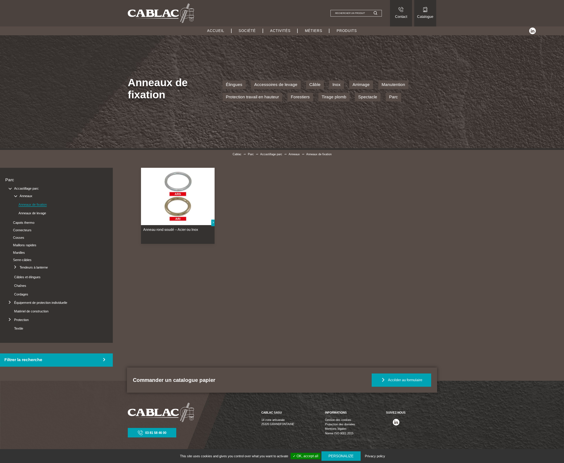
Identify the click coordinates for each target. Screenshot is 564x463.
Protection (21, 320)
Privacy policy (375, 456)
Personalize (341, 456)
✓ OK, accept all (305, 456)
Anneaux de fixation (33, 204)
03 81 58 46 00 (155, 433)
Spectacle (367, 97)
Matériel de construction (31, 311)
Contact (401, 17)
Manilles (19, 252)
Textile (18, 328)
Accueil (215, 31)
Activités (280, 31)
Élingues (234, 84)
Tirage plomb (334, 97)
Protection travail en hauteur (252, 97)
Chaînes (20, 286)
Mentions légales (336, 428)
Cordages (21, 294)
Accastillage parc (271, 154)
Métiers (313, 31)
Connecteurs (22, 230)
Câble (315, 84)
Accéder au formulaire (405, 380)
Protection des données (340, 424)
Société (247, 31)
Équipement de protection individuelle (40, 302)
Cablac (237, 154)
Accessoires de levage (275, 84)
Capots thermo (23, 222)
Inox (336, 84)
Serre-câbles (22, 260)
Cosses (18, 237)
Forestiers (300, 97)
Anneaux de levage (32, 213)
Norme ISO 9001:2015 (339, 433)
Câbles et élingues (27, 277)
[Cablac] (161, 13)
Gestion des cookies (338, 420)
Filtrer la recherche (23, 359)
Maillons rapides (24, 245)
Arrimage (361, 84)
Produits (347, 31)
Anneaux (294, 154)
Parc (393, 97)
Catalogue (425, 17)
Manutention (393, 84)
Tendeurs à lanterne (34, 267)
